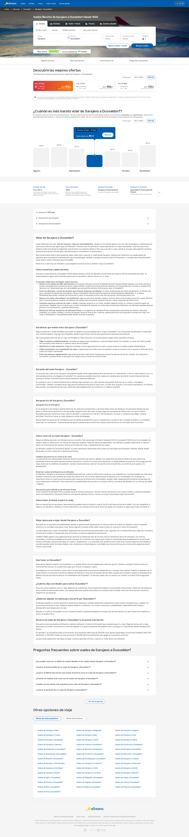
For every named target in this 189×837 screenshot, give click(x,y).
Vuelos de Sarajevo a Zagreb (126, 730)
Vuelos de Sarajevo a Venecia (49, 744)
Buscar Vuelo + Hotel (118, 46)
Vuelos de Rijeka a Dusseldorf (88, 787)
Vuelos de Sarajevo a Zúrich (126, 768)
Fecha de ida (109, 36)
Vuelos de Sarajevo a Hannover (128, 763)
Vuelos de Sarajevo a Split (48, 730)
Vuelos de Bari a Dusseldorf (49, 787)
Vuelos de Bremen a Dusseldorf (50, 759)
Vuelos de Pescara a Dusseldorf (128, 787)
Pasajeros (145, 36)
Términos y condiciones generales (64, 816)
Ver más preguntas (95, 701)
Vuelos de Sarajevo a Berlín (49, 773)
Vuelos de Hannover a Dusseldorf (128, 754)
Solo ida (151, 77)
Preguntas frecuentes (138, 61)
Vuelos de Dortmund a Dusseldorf (129, 744)
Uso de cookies (80, 816)
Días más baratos (77, 61)
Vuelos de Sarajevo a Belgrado (88, 730)
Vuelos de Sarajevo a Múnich (127, 773)
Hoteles (31, 4)
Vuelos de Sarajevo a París (87, 768)
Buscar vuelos (142, 46)
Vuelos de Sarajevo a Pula (125, 735)
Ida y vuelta (138, 77)
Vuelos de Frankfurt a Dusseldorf (90, 754)
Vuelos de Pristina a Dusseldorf (50, 782)
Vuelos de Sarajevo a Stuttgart (50, 768)
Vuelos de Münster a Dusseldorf (89, 749)
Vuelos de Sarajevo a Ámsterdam (51, 763)
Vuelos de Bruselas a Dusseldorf (128, 749)
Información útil (106, 61)
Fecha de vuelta (128, 36)
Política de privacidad (94, 816)
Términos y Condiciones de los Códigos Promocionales (119, 816)
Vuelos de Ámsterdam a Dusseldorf (52, 754)
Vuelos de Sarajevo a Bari (86, 735)
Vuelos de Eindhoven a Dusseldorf (52, 749)
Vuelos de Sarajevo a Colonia (127, 759)
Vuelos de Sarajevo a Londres (88, 773)
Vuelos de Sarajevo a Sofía (87, 740)
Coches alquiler (64, 4)
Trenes (40, 4)
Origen (40, 36)
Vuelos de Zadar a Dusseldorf (127, 777)
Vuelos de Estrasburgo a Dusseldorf (91, 759)
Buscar (108, 135)
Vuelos (23, 4)
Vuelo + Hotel (51, 4)
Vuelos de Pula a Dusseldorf (49, 792)
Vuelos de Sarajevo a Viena (126, 740)
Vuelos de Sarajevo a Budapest (50, 740)
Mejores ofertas (47, 61)
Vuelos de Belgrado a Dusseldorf (89, 777)
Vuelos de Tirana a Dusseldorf (127, 782)
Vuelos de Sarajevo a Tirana (49, 735)
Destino (73, 36)
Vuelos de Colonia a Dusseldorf (89, 744)
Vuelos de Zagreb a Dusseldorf (89, 782)
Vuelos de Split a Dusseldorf (49, 777)
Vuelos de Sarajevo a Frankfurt (89, 763)
